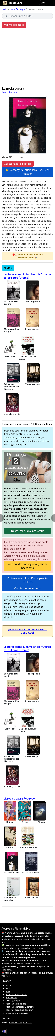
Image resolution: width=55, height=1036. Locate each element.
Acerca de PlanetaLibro (16, 928)
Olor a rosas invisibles (10, 898)
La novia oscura (11, 872)
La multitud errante (28, 847)
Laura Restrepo (17, 9)
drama (8, 267)
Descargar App (13, 1000)
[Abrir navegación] (50, 2)
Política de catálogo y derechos (21, 1006)
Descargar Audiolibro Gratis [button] (27, 531)
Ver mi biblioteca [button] (14, 24)
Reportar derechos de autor (19, 1009)
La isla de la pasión (31, 872)
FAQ (7, 988)
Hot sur (10, 822)
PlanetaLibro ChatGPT (16, 994)
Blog (8, 991)
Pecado (9, 847)
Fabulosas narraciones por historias (11, 386)
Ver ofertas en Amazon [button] (27, 588)
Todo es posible (32, 301)
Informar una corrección (17, 1013)
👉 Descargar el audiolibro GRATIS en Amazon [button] (28, 171)
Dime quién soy (32, 329)
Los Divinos (39, 822)
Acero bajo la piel (12, 414)
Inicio (4, 9)
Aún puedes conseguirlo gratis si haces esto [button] (27, 566)
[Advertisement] (27, 57)
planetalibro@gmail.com (20, 1022)
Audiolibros (11, 997)
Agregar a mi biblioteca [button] (17, 163)
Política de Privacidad (16, 1003)
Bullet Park (10, 356)
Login (43, 3)
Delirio (25, 822)
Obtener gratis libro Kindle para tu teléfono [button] (27, 580)
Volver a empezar (33, 384)
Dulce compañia (32, 897)
